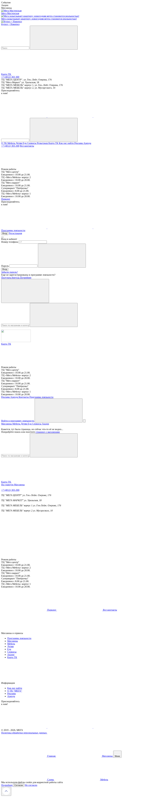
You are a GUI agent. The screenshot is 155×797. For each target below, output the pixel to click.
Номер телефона (9, 242)
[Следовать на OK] (70, 116)
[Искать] (54, 38)
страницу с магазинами (48, 432)
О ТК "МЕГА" (14, 691)
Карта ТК (53, 143)
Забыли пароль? (9, 272)
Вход (4, 233)
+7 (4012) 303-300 (10, 146)
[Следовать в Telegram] (116, 116)
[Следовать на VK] (24, 116)
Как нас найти (66, 143)
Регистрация (15, 233)
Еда (25, 143)
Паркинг (5, 199)
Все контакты (27, 146)
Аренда (87, 143)
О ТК (4, 143)
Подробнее (25, 277)
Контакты (24, 397)
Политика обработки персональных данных (24, 732)
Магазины (6, 424)
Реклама (78, 143)
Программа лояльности (13, 230)
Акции (45, 424)
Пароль (5, 266)
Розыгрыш (42, 143)
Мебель (11, 143)
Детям (19, 143)
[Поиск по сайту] (58, 410)
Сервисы (32, 143)
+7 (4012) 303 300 (10, 77)
